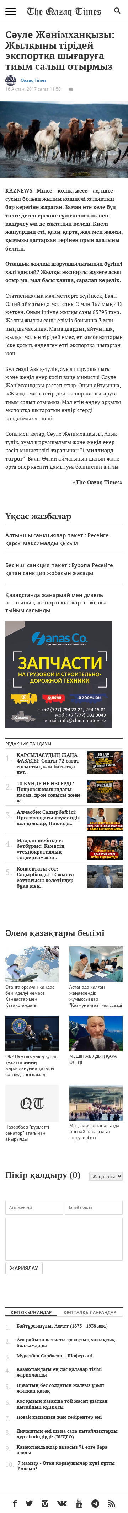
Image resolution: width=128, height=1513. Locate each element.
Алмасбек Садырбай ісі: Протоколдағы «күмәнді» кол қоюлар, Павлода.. (48, 817)
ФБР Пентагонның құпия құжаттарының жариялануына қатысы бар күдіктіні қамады (31, 1065)
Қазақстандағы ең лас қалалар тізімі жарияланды (59, 1372)
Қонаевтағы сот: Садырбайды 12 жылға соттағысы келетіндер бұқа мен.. (45, 877)
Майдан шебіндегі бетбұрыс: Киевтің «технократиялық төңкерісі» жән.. (40, 849)
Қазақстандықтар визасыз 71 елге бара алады (62, 1449)
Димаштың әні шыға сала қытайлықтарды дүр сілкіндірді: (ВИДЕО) (67, 1433)
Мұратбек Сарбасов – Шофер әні (54, 1355)
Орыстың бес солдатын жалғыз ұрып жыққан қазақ (60, 1388)
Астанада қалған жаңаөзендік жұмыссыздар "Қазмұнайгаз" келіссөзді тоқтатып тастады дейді (95, 999)
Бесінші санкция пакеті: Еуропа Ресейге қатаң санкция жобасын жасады (59, 568)
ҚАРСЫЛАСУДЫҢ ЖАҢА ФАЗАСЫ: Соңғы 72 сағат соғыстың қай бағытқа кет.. (48, 763)
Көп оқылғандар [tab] (31, 1312)
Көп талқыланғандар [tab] (90, 1312)
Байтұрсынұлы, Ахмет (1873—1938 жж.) (62, 1326)
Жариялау (24, 1268)
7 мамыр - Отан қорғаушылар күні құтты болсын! (66, 1465)
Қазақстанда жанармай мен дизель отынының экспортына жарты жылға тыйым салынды (56, 602)
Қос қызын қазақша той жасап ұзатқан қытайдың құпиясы (62, 1404)
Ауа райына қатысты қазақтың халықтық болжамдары (66, 1342)
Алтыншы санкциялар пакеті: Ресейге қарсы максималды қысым (57, 539)
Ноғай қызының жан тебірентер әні (59, 1417)
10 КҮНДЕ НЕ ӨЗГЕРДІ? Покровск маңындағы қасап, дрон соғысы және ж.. (49, 792)
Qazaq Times (34, 80)
